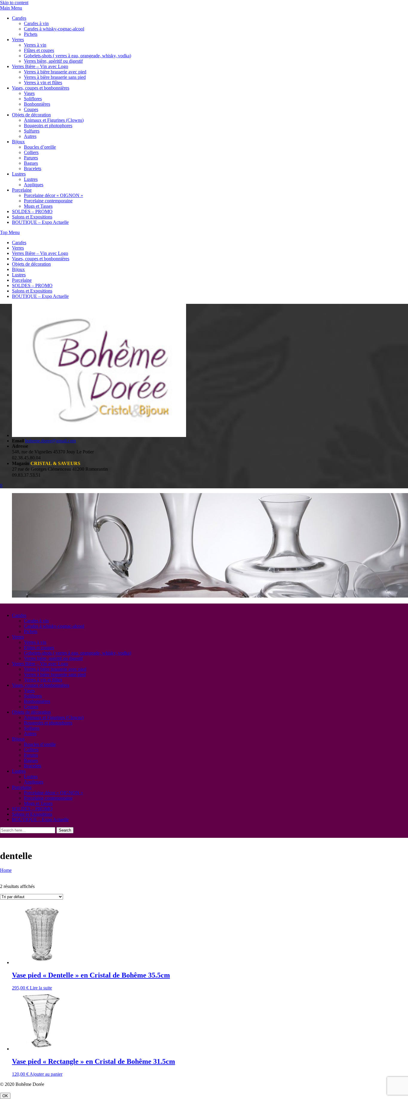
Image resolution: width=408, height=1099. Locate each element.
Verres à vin (35, 44)
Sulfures (31, 130)
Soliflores (33, 98)
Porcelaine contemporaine (48, 200)
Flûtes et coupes (39, 50)
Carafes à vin (36, 23)
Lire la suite (41, 987)
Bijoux (18, 141)
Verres (18, 39)
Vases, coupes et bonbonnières (40, 87)
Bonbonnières (37, 104)
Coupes (31, 109)
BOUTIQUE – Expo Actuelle (40, 222)
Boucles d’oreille (40, 147)
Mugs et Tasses (38, 206)
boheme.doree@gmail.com (50, 440)
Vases (29, 93)
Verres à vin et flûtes (43, 82)
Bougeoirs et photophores (48, 125)
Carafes (19, 18)
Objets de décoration (31, 114)
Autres (30, 136)
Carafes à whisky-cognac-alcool (54, 28)
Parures (31, 157)
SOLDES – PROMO (32, 211)
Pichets (30, 34)
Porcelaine (22, 190)
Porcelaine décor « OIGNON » (53, 195)
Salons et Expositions (32, 216)
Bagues (31, 163)
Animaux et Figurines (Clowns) (54, 120)
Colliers (31, 152)
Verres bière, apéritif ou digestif (53, 61)
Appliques (33, 184)
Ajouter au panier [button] (46, 1074)
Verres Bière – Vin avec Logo (40, 66)
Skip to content (14, 2)
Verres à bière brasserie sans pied (55, 77)
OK (5, 1096)
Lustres (19, 173)
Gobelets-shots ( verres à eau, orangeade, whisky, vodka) (77, 55)
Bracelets (32, 168)
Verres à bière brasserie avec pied (55, 71)
